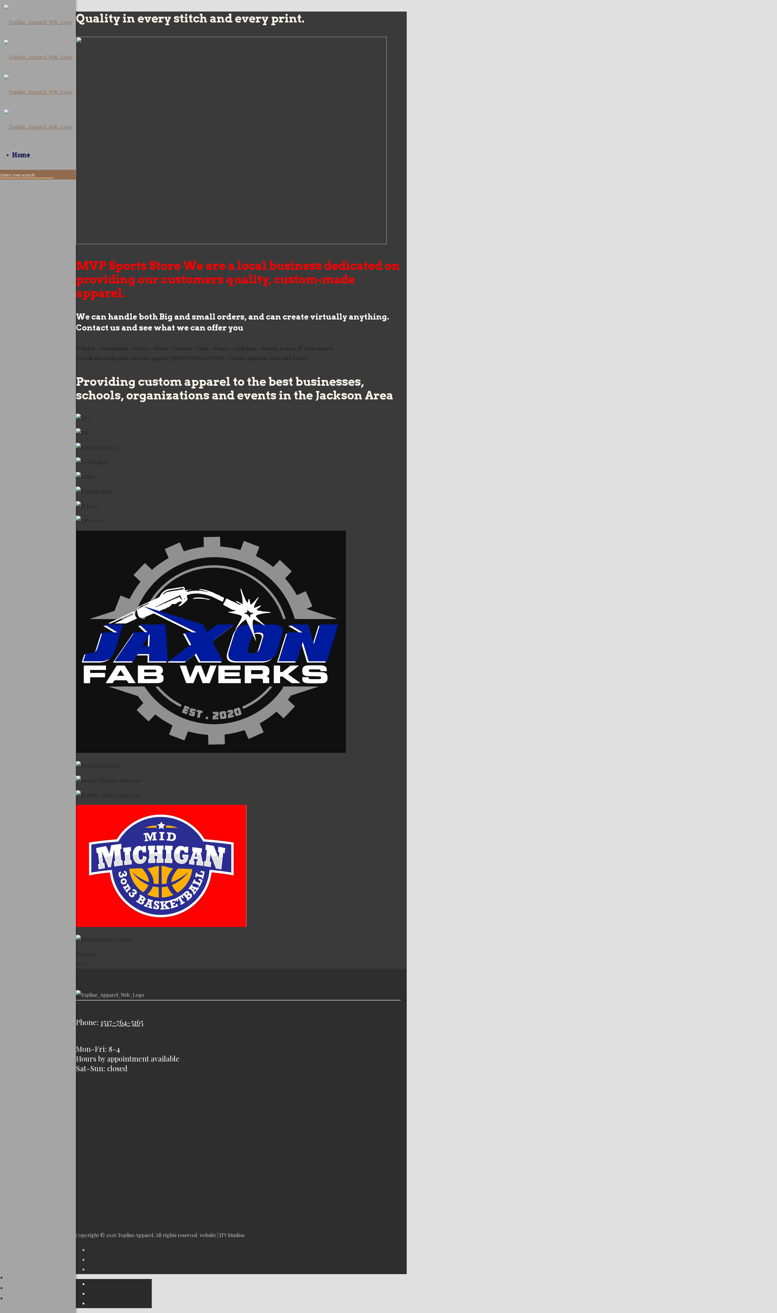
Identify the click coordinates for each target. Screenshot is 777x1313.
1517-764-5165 (121, 1022)
